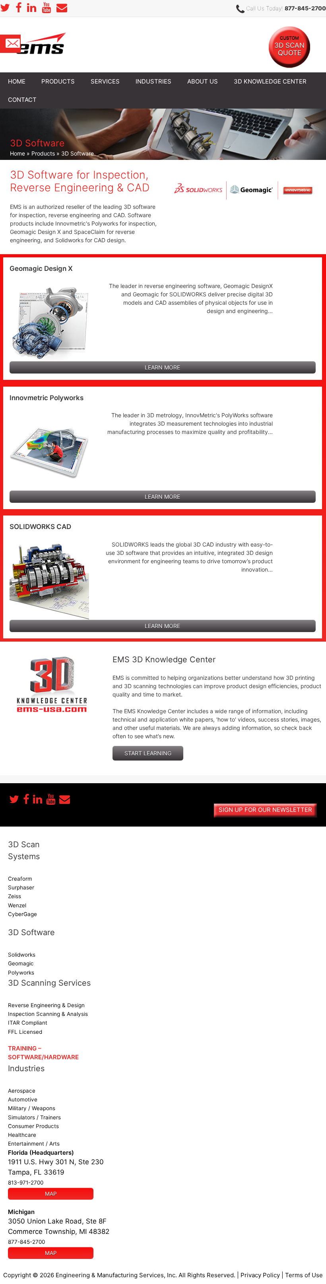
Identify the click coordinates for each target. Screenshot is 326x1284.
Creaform (20, 878)
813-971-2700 (25, 1182)
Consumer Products (33, 1126)
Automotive (22, 1099)
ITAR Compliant (27, 1022)
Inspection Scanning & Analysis (48, 1014)
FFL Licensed (25, 1032)
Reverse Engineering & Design (46, 1005)
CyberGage (22, 914)
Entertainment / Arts (34, 1143)
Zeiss (14, 896)
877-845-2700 (305, 8)
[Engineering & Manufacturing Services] (41, 44)
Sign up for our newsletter (265, 809)
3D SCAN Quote (289, 46)
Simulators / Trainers (34, 1117)
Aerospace (21, 1091)
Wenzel (17, 905)
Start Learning (147, 753)
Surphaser (21, 887)
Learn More (162, 367)
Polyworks (21, 972)
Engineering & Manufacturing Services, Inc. (116, 1275)
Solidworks (21, 954)
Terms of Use (304, 1275)
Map (51, 1194)
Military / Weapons (31, 1108)
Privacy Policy (260, 1275)
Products (43, 153)
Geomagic (21, 963)
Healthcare (22, 1135)
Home (17, 153)
